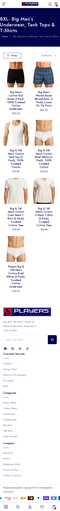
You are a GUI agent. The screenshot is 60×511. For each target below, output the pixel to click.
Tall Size (7, 431)
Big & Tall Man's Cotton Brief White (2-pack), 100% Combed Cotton (44, 159)
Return (6, 458)
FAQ (5, 386)
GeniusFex (8, 491)
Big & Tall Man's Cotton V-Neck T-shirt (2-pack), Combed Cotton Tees (44, 217)
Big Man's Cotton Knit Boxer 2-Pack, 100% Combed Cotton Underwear (16, 100)
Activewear (9, 414)
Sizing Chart (9, 369)
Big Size (7, 425)
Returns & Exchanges (14, 375)
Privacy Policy (10, 470)
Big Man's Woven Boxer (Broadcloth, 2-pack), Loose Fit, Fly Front (44, 98)
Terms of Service (12, 475)
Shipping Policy (11, 464)
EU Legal (8, 380)
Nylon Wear (9, 402)
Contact (7, 363)
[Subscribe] (52, 339)
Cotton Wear (10, 408)
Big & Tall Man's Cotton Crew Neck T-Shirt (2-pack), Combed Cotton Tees (16, 217)
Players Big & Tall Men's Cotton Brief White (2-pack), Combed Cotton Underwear (16, 277)
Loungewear (10, 419)
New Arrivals (10, 436)
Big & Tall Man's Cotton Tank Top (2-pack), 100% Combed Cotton (16, 159)
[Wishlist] (42, 507)
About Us (8, 453)
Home (5, 36)
